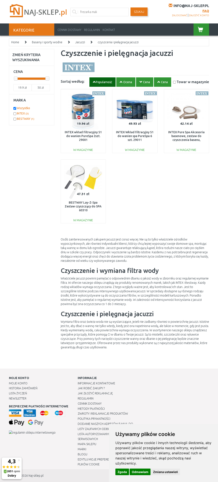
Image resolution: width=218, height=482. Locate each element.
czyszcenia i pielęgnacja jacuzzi (118, 42)
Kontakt (109, 30)
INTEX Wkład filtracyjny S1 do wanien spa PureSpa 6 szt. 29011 (134, 136)
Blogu (82, 454)
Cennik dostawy (69, 30)
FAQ (205, 11)
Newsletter (17, 398)
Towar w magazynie (192, 82)
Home (15, 42)
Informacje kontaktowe (96, 383)
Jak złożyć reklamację (95, 393)
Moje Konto (18, 383)
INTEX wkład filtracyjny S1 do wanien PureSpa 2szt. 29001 (83, 136)
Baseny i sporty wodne (47, 42)
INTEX (23, 113)
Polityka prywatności (94, 418)
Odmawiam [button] (140, 472)
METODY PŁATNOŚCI (91, 408)
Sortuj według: (73, 81)
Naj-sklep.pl (36, 475)
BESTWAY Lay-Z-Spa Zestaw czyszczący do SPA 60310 (83, 206)
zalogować (179, 15)
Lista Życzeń (18, 393)
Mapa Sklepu (87, 444)
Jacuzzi (80, 42)
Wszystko (23, 108)
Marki (82, 449)
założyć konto (199, 15)
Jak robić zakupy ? (91, 388)
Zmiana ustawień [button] (165, 472)
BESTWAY (25, 118)
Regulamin (92, 30)
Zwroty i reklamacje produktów (103, 413)
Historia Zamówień (23, 388)
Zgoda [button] (122, 472)
